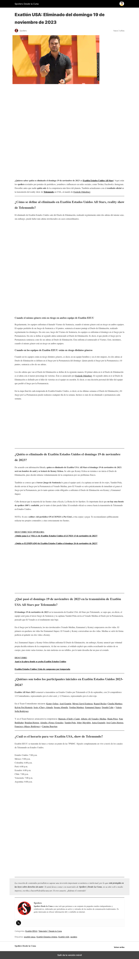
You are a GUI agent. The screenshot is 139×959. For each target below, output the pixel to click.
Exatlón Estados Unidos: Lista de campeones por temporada (42, 669)
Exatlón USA (63, 937)
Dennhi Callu (107, 707)
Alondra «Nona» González (51, 722)
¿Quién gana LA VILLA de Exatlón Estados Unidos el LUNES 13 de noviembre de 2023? (56, 535)
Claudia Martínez (115, 703)
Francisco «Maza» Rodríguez (27, 726)
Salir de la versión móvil (69, 955)
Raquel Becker (100, 703)
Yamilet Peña (70, 722)
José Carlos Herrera (114, 722)
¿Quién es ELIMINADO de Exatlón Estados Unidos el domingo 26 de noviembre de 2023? (56, 543)
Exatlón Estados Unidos (47, 937)
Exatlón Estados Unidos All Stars (98, 180)
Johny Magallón (84, 722)
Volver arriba (119, 947)
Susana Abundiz (61, 707)
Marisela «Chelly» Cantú (69, 718)
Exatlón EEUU (31, 931)
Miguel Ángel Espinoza (82, 703)
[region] (69, 109)
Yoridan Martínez (76, 707)
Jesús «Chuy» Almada (43, 707)
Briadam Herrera (32, 722)
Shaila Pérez (112, 718)
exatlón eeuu (29, 937)
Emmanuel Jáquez (93, 707)
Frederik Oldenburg (81, 191)
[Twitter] (18, 922)
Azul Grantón (65, 703)
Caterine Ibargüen (49, 726)
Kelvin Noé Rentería (23, 707)
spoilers (73, 937)
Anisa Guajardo (98, 722)
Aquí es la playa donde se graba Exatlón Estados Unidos (40, 661)
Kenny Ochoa (52, 703)
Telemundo (49, 191)
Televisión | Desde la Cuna (50, 931)
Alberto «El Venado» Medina (93, 718)
